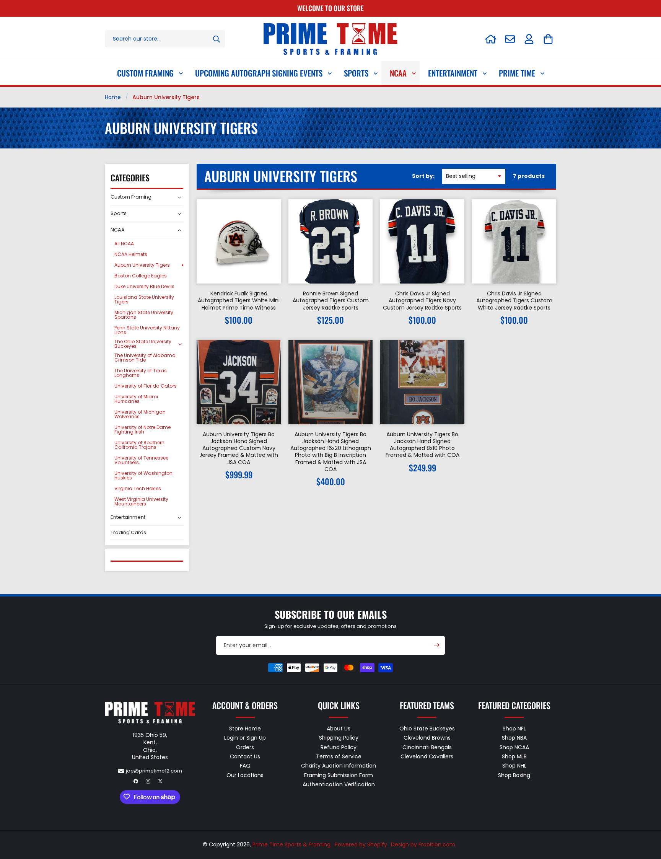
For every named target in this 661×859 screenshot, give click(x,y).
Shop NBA (514, 738)
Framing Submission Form (338, 775)
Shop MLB (514, 756)
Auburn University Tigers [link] (166, 97)
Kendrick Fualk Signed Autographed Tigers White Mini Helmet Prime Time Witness (239, 300)
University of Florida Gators (145, 386)
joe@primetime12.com (154, 770)
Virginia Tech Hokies (137, 488)
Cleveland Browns (427, 738)
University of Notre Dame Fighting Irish (142, 429)
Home (113, 97)
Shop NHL (514, 765)
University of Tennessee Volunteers (141, 460)
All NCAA (124, 243)
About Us (338, 728)
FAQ (245, 765)
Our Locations (245, 775)
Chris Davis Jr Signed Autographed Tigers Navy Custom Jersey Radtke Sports (422, 300)
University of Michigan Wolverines (140, 414)
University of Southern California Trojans (139, 444)
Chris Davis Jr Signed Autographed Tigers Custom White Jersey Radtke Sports (514, 300)
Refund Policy (339, 747)
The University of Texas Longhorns (140, 372)
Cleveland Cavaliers (427, 756)
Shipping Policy (338, 738)
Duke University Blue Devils (144, 286)
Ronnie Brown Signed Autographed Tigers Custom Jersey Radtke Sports (331, 300)
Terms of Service (338, 756)
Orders (245, 747)
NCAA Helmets (130, 254)
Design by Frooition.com (423, 844)
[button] (548, 39)
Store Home (245, 728)
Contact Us (245, 756)
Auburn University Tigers (142, 265)
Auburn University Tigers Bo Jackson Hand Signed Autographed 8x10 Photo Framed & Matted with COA (422, 445)
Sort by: (423, 176)
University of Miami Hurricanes (136, 398)
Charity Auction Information (338, 765)
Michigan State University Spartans (143, 314)
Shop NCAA (514, 747)
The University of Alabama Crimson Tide (145, 357)
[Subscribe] (436, 645)
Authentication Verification (339, 784)
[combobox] (165, 38)
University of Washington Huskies (143, 475)
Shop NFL (514, 728)
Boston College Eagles (140, 275)
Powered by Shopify (361, 844)
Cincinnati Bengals (427, 747)
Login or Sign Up (245, 738)
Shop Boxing (514, 775)
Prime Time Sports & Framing (291, 844)
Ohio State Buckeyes (427, 728)
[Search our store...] (216, 38)
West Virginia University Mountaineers (141, 501)
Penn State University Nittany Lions (147, 330)
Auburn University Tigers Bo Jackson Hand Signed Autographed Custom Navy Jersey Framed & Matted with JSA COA (238, 448)
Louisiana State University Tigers (144, 299)
